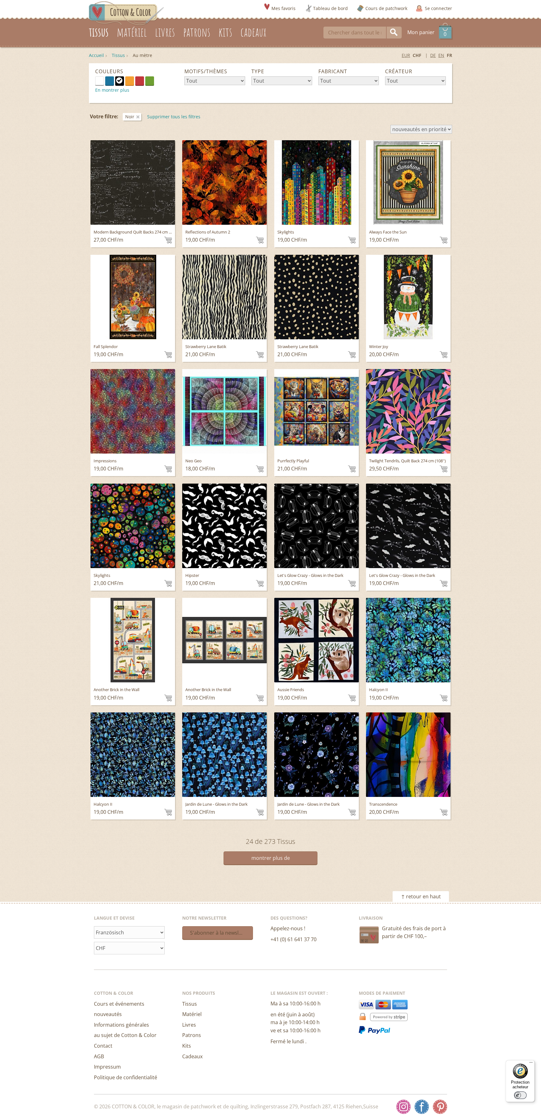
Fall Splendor (106, 346)
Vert (149, 80)
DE (433, 55)
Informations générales (121, 1024)
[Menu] (531, 1064)
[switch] (520, 1095)
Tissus (118, 55)
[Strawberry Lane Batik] (224, 297)
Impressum (107, 1066)
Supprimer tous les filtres (173, 117)
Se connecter (438, 8)
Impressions (105, 461)
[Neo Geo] (224, 411)
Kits (186, 1045)
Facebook (422, 1107)
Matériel (192, 1014)
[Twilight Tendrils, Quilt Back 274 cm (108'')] (408, 411)
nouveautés (108, 1014)
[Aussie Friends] (316, 640)
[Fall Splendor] (132, 297)
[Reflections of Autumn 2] (224, 182)
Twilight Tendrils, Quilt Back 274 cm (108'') (407, 461)
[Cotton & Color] (126, 13)
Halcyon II (378, 689)
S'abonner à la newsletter (220, 932)
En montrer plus (112, 90)
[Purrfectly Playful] (316, 411)
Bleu (109, 80)
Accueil (96, 55)
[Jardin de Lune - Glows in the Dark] (224, 754)
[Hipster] (224, 526)
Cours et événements (119, 1003)
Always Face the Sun (388, 232)
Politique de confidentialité (125, 1077)
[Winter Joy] (408, 297)
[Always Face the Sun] (408, 182)
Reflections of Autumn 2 (207, 232)
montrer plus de (270, 858)
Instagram (403, 1107)
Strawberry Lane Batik (205, 346)
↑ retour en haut (421, 896)
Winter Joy (378, 346)
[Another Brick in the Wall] (132, 640)
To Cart (168, 240)
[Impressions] (132, 411)
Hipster (192, 575)
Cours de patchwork (386, 8)
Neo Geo (193, 461)
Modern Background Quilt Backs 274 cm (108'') (137, 232)
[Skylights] (316, 182)
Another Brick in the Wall (116, 689)
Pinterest (440, 1107)
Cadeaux (192, 1056)
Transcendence (383, 804)
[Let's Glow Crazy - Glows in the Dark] (316, 526)
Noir (119, 80)
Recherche (394, 32)
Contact (103, 1045)
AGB (99, 1056)
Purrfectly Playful (293, 461)
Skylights (285, 232)
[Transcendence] (408, 754)
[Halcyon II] (408, 640)
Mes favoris (283, 8)
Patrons (191, 1035)
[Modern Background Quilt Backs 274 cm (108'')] (132, 182)
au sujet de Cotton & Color (125, 1035)
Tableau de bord (330, 8)
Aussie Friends (290, 689)
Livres (189, 1024)
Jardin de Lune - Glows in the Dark (216, 804)
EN (441, 55)
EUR (406, 55)
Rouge (139, 80)
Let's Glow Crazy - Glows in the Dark (310, 575)
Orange (129, 80)
